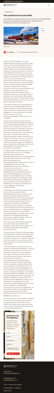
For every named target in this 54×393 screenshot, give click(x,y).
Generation (19, 384)
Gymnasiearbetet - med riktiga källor (13, 1)
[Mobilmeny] (48, 5)
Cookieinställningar (8, 387)
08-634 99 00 (7, 371)
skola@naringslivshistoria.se (12, 373)
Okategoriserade (9, 12)
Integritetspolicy (8, 390)
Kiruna (43, 30)
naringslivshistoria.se (9, 380)
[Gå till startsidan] (10, 5)
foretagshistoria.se (9, 378)
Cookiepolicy (17, 387)
